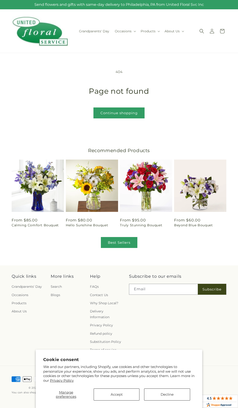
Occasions (20, 295)
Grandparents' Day (27, 286)
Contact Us (99, 295)
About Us (19, 311)
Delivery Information (99, 314)
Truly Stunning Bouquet (141, 225)
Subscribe (211, 289)
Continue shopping (119, 113)
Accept (117, 394)
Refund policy (101, 333)
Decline (167, 394)
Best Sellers (119, 242)
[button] (125, 31)
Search (56, 286)
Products (19, 303)
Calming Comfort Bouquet (35, 225)
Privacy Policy (62, 380)
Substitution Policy (105, 342)
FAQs (94, 286)
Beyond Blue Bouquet (193, 225)
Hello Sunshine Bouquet (87, 225)
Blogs (55, 295)
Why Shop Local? (104, 303)
